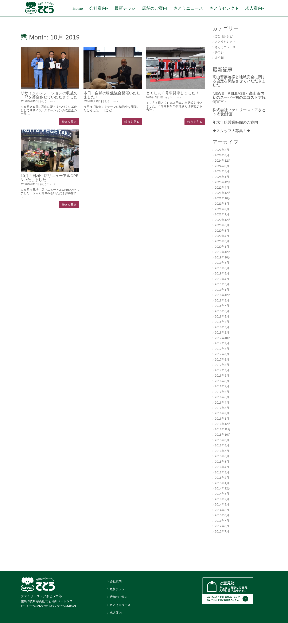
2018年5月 (222, 316)
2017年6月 (222, 359)
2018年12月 (223, 295)
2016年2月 (222, 413)
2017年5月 (222, 364)
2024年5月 (222, 171)
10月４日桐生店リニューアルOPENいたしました (49, 178)
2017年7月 (222, 354)
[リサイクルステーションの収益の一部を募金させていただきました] (50, 68)
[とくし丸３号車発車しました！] (175, 68)
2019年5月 (222, 273)
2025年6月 (222, 155)
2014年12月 (223, 488)
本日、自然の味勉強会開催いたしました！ (111, 95)
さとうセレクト (225, 41)
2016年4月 (222, 402)
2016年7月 (222, 386)
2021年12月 (223, 193)
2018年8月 (222, 300)
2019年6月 (222, 268)
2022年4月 (222, 187)
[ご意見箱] (227, 603)
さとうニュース (48, 101)
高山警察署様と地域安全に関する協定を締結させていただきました (239, 81)
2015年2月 (222, 477)
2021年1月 (222, 214)
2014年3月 (222, 504)
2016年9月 (222, 375)
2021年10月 (223, 198)
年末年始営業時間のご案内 (235, 122)
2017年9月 (222, 343)
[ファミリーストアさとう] (39, 13)
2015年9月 (222, 440)
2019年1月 (222, 289)
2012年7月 (222, 531)
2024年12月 (223, 160)
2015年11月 (222, 429)
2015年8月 (222, 445)
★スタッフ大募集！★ (231, 131)
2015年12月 (223, 424)
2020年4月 (222, 236)
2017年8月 (222, 348)
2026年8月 (222, 149)
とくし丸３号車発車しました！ (172, 93)
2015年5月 (222, 461)
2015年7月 (222, 451)
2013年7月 (222, 520)
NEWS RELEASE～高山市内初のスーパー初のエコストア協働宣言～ (239, 97)
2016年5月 (222, 397)
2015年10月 (223, 434)
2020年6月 (222, 225)
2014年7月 (222, 499)
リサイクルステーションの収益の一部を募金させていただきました (49, 95)
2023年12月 (223, 182)
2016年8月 (222, 381)
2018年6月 (222, 311)
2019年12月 (223, 252)
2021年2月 (222, 209)
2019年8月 (222, 262)
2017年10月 (223, 338)
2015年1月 (222, 483)
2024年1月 (222, 176)
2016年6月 (222, 391)
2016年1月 (222, 418)
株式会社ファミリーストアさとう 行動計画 (239, 112)
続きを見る (69, 121)
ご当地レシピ (224, 36)
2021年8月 (222, 203)
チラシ (219, 52)
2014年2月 (222, 510)
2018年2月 (222, 332)
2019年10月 (223, 257)
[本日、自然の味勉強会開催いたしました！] (112, 68)
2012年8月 (222, 526)
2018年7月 (222, 305)
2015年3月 (222, 472)
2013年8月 (222, 515)
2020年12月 (223, 220)
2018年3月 (222, 327)
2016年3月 (222, 407)
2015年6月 (222, 456)
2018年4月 (222, 321)
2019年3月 (222, 284)
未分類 (219, 57)
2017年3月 (222, 370)
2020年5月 (222, 230)
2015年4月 (222, 467)
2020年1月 (222, 246)
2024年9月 (222, 166)
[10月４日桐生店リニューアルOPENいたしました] (50, 151)
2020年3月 (222, 241)
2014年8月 (222, 493)
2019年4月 (222, 279)
